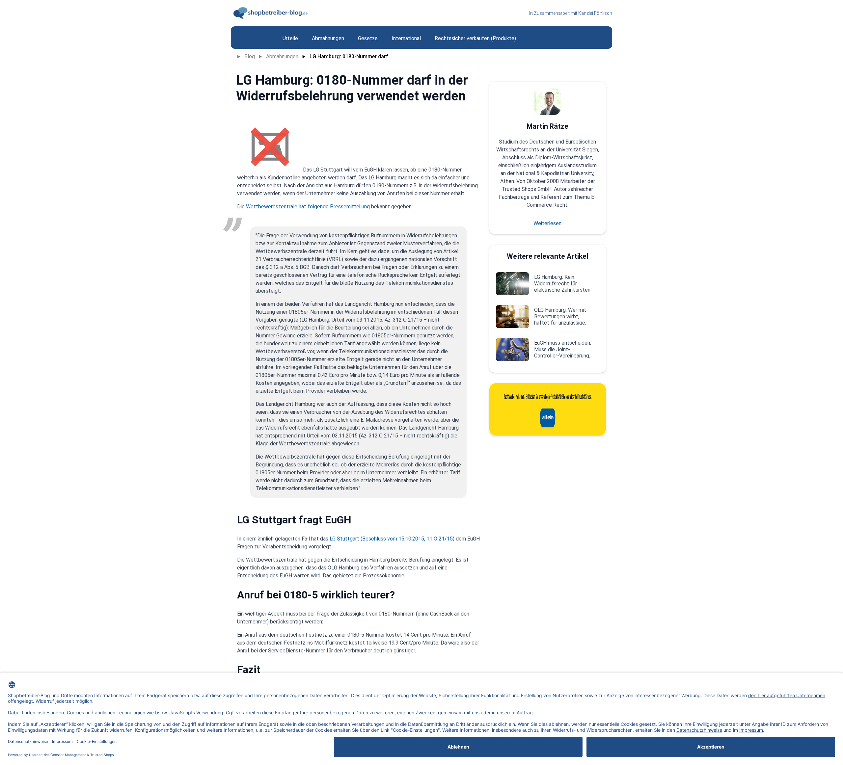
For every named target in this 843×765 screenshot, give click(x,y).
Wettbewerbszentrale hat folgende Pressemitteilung (308, 206)
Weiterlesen (547, 223)
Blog (249, 56)
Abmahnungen (282, 56)
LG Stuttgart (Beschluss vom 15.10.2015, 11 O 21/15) (392, 539)
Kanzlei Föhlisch (595, 13)
